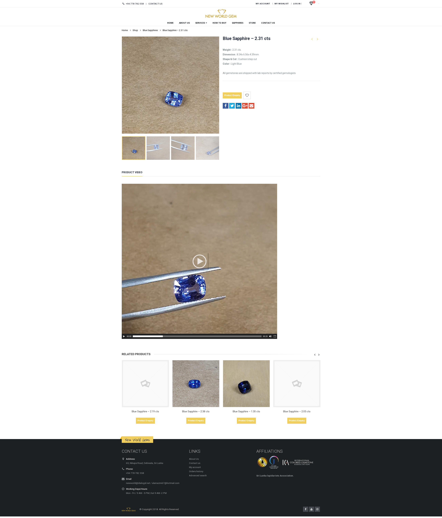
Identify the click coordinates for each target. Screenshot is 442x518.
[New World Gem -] (221, 13)
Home (170, 22)
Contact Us (268, 22)
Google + (245, 106)
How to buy (219, 22)
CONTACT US (155, 3)
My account (195, 467)
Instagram (317, 509)
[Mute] (270, 336)
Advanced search (198, 475)
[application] (199, 261)
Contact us (194, 463)
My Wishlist (282, 3)
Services (200, 22)
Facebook (225, 106)
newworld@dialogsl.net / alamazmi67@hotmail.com (152, 483)
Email (251, 106)
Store (252, 22)
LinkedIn (238, 106)
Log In (296, 3)
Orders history (196, 471)
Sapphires (237, 22)
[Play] (124, 336)
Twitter (232, 106)
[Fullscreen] (274, 336)
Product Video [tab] (132, 172)
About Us (184, 22)
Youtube (311, 509)
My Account (263, 3)
